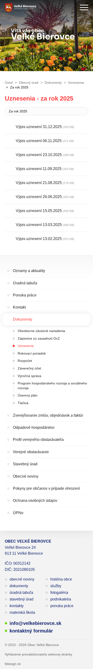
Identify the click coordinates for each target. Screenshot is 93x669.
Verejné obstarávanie (31, 452)
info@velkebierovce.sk (35, 623)
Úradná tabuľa (25, 283)
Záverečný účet (29, 368)
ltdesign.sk (13, 664)
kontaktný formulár (31, 630)
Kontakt (19, 307)
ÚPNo (18, 513)
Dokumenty (22, 319)
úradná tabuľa (21, 593)
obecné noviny (22, 579)
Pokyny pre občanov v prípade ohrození (46, 488)
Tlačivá (23, 403)
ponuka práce (61, 606)
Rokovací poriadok (32, 353)
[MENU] (84, 7)
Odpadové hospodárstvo (33, 427)
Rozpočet (25, 361)
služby (55, 586)
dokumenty (19, 586)
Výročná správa (29, 376)
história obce (61, 579)
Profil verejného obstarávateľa (38, 440)
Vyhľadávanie (70, 7)
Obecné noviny (25, 476)
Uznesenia (26, 346)
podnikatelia (60, 599)
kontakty (17, 606)
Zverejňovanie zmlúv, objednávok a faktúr (48, 415)
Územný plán (27, 395)
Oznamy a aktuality (29, 271)
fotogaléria (59, 593)
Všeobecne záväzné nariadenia (41, 331)
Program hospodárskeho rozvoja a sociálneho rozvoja (52, 385)
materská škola (22, 612)
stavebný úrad (21, 599)
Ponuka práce (24, 295)
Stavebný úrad (25, 464)
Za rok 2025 (18, 111)
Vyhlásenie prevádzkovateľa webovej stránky (38, 654)
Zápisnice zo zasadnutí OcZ (39, 338)
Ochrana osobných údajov (35, 500)
